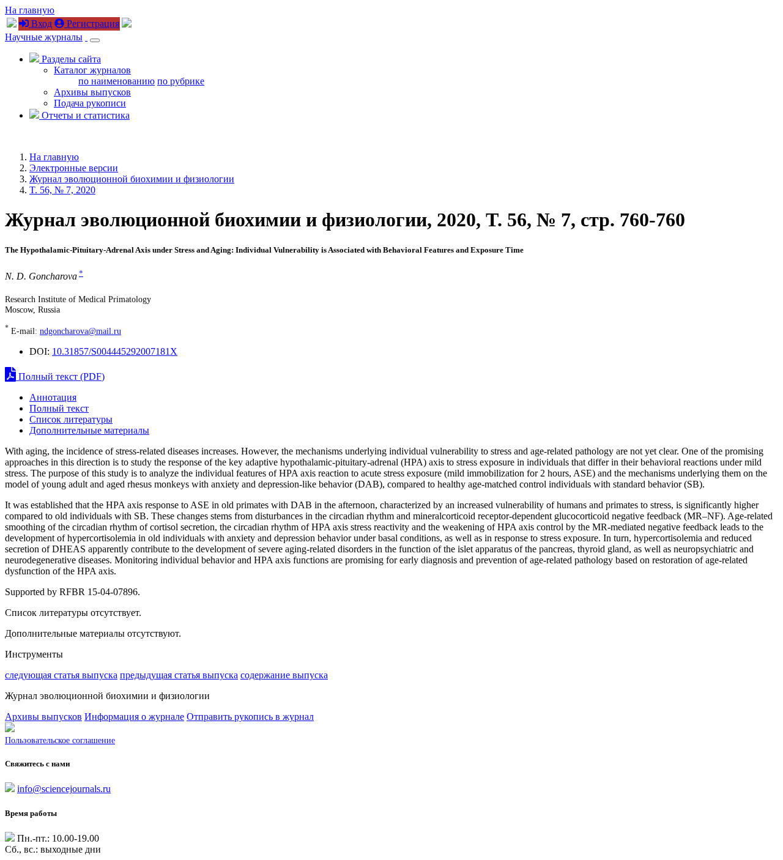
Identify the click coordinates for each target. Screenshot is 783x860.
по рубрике (180, 81)
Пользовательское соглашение (60, 740)
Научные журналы (44, 37)
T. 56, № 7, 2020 (62, 190)
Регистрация (91, 23)
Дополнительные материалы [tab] (89, 430)
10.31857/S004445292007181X (114, 351)
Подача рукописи (90, 103)
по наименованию (116, 81)
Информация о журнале (134, 716)
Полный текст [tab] (59, 408)
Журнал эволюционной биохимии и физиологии (131, 179)
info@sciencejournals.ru (64, 789)
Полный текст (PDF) (60, 376)
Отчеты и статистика (84, 115)
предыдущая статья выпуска (179, 675)
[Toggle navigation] (95, 40)
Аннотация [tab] (52, 397)
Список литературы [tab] (71, 419)
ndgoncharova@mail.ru (80, 331)
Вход (40, 23)
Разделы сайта (70, 59)
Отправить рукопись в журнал (250, 716)
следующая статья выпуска (61, 675)
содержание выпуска (284, 675)
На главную (29, 10)
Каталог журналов (92, 70)
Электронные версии (73, 168)
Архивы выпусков (92, 92)
